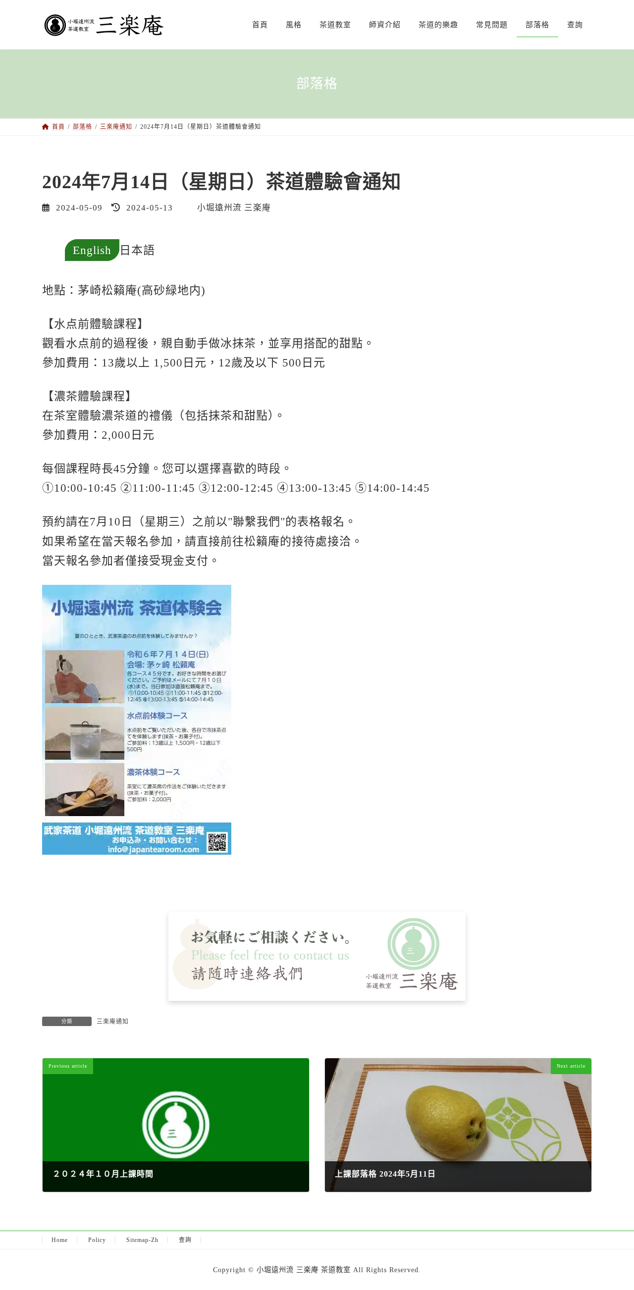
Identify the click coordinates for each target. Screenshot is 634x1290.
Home (60, 1240)
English (92, 250)
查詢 (185, 1240)
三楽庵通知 (113, 1021)
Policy (97, 1240)
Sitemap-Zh (142, 1240)
